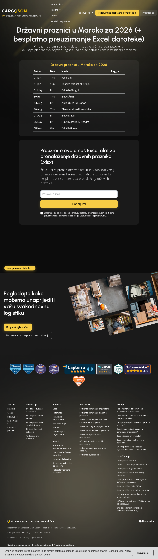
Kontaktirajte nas (60, 21)
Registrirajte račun (17, 327)
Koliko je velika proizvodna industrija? (133, 490)
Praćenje (11, 408)
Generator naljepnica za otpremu (62, 464)
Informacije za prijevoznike (59, 433)
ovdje (47, 554)
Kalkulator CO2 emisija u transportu (62, 447)
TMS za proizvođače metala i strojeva (34, 423)
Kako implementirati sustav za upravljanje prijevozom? (130, 430)
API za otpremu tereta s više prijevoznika (91, 442)
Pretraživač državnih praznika (62, 453)
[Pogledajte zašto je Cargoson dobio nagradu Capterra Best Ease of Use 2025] (28, 369)
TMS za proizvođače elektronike (34, 410)
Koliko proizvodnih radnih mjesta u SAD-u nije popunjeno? (132, 481)
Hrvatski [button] (86, 12)
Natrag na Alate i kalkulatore (20, 268)
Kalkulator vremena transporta (61, 471)
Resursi (54, 9)
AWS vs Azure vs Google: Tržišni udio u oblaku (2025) (133, 502)
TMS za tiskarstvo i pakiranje (34, 430)
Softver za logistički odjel (90, 454)
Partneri (56, 427)
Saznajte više (116, 551)
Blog (55, 408)
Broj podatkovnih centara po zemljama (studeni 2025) (129, 509)
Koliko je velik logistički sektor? (130, 468)
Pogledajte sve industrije (32, 437)
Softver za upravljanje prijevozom (94, 408)
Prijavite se (148, 12)
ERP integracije (59, 423)
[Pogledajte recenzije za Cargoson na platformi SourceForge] (79, 381)
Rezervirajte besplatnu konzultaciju (117, 12)
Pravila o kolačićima (64, 545)
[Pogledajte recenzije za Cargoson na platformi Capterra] (78, 369)
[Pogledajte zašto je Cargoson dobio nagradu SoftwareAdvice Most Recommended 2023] (54, 369)
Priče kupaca (13, 417)
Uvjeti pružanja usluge (18, 545)
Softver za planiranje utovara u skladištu (92, 449)
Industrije (56, 4)
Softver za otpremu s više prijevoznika (90, 435)
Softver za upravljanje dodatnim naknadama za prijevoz (93, 421)
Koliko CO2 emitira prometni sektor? (132, 464)
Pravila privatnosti (41, 545)
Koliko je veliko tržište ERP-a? (129, 486)
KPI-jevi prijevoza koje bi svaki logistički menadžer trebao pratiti (131, 448)
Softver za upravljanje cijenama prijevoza (93, 414)
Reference (57, 412)
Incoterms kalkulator (62, 459)
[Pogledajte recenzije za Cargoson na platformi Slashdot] (118, 369)
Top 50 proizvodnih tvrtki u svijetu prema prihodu (131, 495)
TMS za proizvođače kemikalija (34, 417)
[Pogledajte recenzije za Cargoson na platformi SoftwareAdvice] (137, 369)
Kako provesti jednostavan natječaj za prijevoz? (133, 423)
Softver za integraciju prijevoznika (94, 426)
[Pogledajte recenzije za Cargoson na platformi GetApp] (104, 369)
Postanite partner (11, 429)
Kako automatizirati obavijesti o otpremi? (130, 441)
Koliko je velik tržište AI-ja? (128, 460)
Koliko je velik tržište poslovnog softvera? (130, 474)
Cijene (54, 15)
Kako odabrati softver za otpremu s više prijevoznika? (132, 417)
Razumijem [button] (142, 553)
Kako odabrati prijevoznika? (129, 436)
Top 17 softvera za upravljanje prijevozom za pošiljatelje (130, 410)
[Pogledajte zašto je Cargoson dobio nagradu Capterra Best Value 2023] (15, 369)
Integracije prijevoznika (58, 418)
